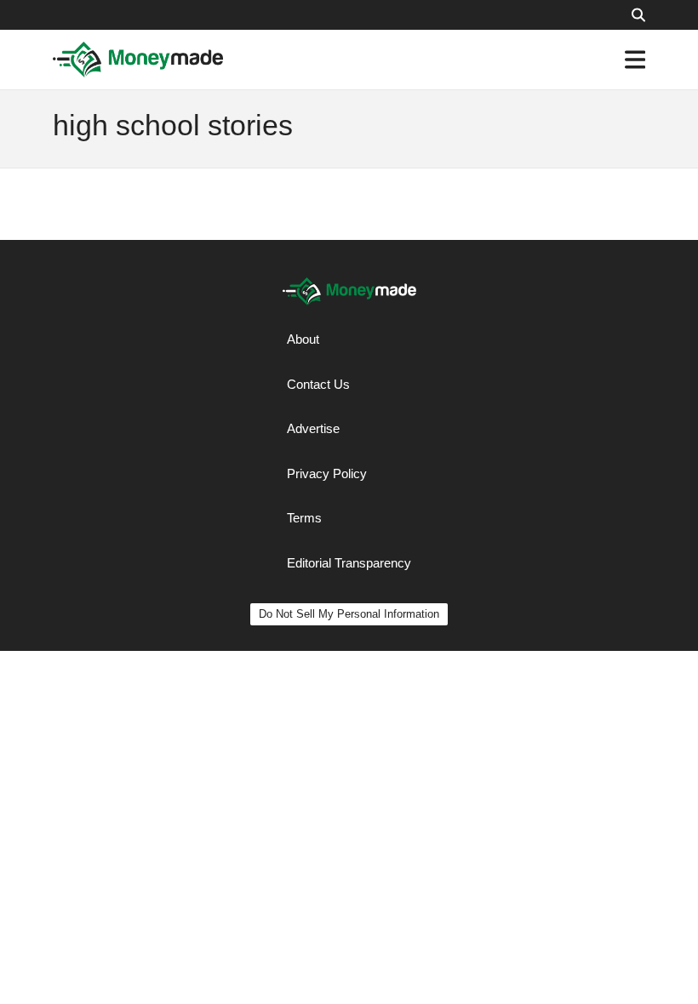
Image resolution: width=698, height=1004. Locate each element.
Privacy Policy (327, 473)
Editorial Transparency (349, 563)
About (303, 339)
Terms (304, 518)
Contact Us (318, 384)
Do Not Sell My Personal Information (349, 614)
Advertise (313, 428)
